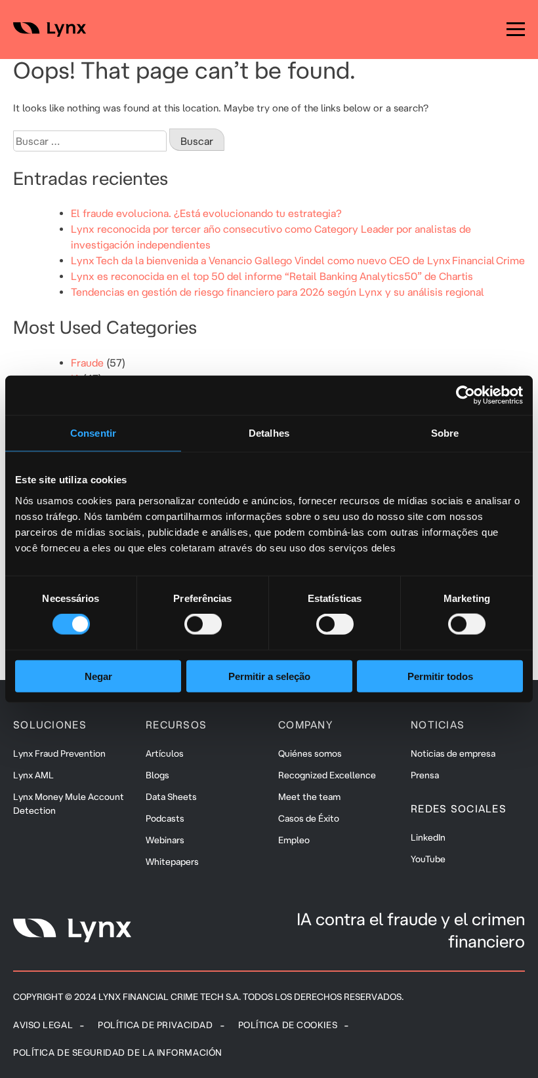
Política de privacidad (155, 1025)
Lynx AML (33, 775)
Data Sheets (171, 796)
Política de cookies (288, 1025)
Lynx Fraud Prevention (59, 753)
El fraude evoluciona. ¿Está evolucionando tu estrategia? (206, 213)
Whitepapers (172, 861)
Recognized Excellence (327, 775)
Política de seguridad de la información (117, 1052)
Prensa (425, 775)
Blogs (157, 775)
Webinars (165, 840)
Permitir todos (440, 675)
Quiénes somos (310, 753)
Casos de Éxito (308, 818)
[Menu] (516, 29)
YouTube (428, 859)
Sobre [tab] (445, 433)
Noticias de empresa (453, 753)
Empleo (294, 840)
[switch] (203, 624)
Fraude (87, 363)
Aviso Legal (43, 1025)
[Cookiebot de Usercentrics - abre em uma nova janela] (465, 395)
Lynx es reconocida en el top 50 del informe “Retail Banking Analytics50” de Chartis (272, 276)
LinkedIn (428, 837)
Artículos (165, 753)
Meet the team (309, 796)
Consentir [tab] (93, 433)
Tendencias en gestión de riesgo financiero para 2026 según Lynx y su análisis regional (277, 292)
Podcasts (165, 818)
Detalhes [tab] (269, 433)
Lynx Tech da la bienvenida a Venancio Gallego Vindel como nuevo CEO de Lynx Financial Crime (298, 260)
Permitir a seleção (269, 675)
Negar (98, 675)
